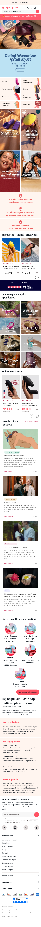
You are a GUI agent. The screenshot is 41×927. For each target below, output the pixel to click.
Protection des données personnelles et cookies (17, 913)
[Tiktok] (36, 827)
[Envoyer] (36, 814)
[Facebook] (4, 827)
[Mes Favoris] (31, 8)
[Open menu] (38, 8)
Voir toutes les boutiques (28, 692)
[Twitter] (26, 827)
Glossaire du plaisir (9, 856)
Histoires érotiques (9, 860)
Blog (4, 850)
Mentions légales (7, 907)
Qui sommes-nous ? (9, 840)
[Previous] (31, 277)
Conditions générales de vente (12, 910)
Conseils (5, 853)
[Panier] (35, 8)
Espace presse (7, 863)
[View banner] (20, 48)
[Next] (36, 277)
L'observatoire (7, 866)
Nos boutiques (7, 869)
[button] (20, 2)
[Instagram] (15, 827)
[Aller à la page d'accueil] (10, 8)
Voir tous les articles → (31, 423)
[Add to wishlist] (18, 272)
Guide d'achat (7, 846)
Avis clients (6, 843)
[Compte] (28, 8)
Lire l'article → (8, 471)
